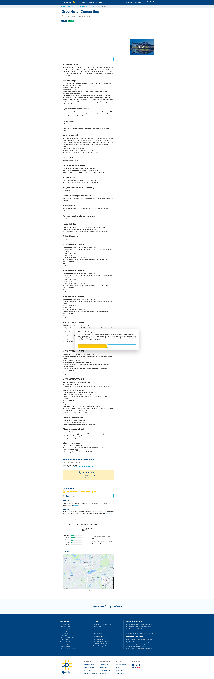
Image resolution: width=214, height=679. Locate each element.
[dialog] (107, 339)
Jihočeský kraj (80, 6)
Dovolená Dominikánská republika (102, 624)
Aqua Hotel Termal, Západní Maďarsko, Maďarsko (139, 639)
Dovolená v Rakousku (65, 646)
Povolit (92, 346)
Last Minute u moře (65, 624)
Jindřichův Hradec (89, 6)
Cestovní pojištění (89, 667)
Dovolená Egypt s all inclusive (68, 644)
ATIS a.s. (72, 446)
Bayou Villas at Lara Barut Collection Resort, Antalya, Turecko (140, 633)
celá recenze (76, 505)
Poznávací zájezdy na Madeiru (68, 648)
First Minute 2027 (64, 633)
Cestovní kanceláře (105, 670)
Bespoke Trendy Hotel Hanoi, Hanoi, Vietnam (137, 629)
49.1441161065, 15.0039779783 (83, 467)
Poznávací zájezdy (65, 626)
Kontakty (118, 667)
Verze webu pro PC (121, 673)
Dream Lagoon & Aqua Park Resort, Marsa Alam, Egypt (140, 644)
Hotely (68, 6)
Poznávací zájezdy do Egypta (100, 648)
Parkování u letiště (89, 664)
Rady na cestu (104, 667)
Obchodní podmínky (121, 664)
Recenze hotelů (104, 664)
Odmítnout (122, 346)
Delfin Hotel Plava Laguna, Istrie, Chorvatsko (137, 646)
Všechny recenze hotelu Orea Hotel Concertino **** (88, 520)
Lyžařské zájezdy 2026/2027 (67, 631)
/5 (65, 20)
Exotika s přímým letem (66, 629)
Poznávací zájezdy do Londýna (101, 641)
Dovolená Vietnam (98, 633)
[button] (83, 2)
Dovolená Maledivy (98, 631)
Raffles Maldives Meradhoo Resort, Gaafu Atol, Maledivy (140, 624)
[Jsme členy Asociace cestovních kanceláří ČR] (138, 667)
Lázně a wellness (64, 639)
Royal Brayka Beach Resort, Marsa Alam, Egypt (138, 642)
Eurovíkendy (63, 635)
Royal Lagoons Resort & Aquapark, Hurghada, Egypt (139, 648)
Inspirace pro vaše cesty (90, 673)
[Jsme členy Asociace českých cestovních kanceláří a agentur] (134, 667)
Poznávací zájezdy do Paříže (100, 643)
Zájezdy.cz (62, 6)
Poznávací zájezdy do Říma (100, 639)
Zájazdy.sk (103, 673)
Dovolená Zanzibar (98, 629)
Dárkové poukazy (88, 670)
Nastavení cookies (121, 670)
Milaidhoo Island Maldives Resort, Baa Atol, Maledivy (139, 631)
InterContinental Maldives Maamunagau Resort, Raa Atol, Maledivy (140, 626)
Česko (73, 6)
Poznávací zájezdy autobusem (68, 637)
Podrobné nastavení (83, 341)
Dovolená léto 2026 (65, 642)
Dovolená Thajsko (97, 626)
